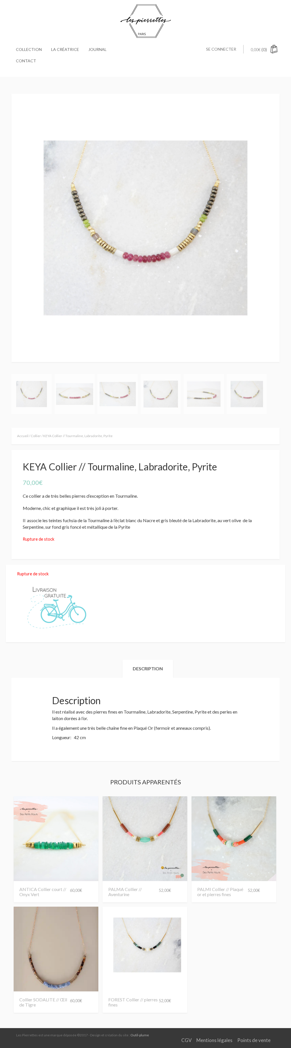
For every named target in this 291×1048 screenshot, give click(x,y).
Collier (36, 436)
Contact (26, 60)
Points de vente (254, 1040)
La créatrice (65, 49)
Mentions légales (214, 1040)
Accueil (22, 436)
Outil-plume (139, 1035)
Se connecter (221, 49)
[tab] (147, 669)
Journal (97, 49)
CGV (186, 1040)
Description (148, 668)
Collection (29, 49)
